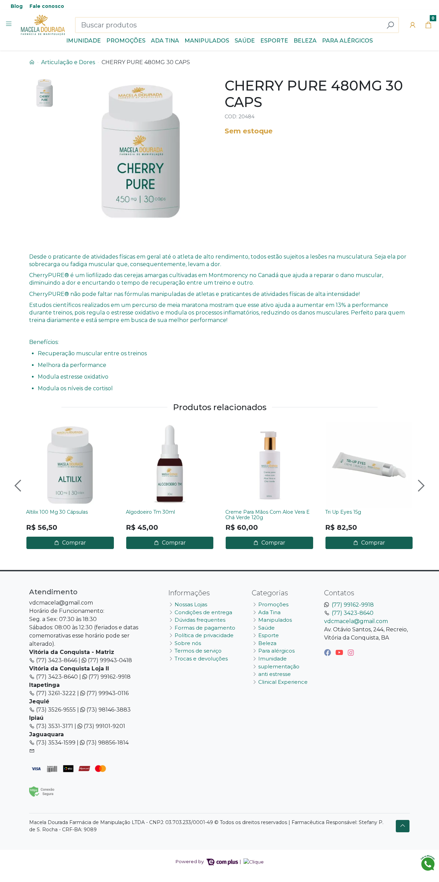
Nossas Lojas (191, 604)
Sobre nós (188, 643)
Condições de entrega (203, 612)
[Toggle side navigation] (9, 24)
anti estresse (274, 674)
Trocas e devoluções (201, 658)
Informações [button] (189, 593)
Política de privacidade (204, 635)
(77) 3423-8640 (352, 613)
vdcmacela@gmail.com (356, 621)
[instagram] (351, 652)
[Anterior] (19, 485)
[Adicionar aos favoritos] (34, 428)
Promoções (125, 40)
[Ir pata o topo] (402, 826)
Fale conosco (46, 6)
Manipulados (207, 40)
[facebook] (328, 652)
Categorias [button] (270, 593)
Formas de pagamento (205, 627)
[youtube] (340, 652)
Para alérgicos (347, 40)
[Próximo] (420, 485)
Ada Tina (165, 40)
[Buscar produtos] (390, 25)
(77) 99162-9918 (353, 604)
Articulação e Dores (68, 62)
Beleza (305, 40)
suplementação (278, 666)
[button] (412, 25)
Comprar (73, 542)
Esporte (274, 40)
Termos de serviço (198, 650)
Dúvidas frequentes (200, 620)
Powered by (190, 861)
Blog (17, 6)
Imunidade (83, 40)
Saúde (245, 40)
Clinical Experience (283, 682)
